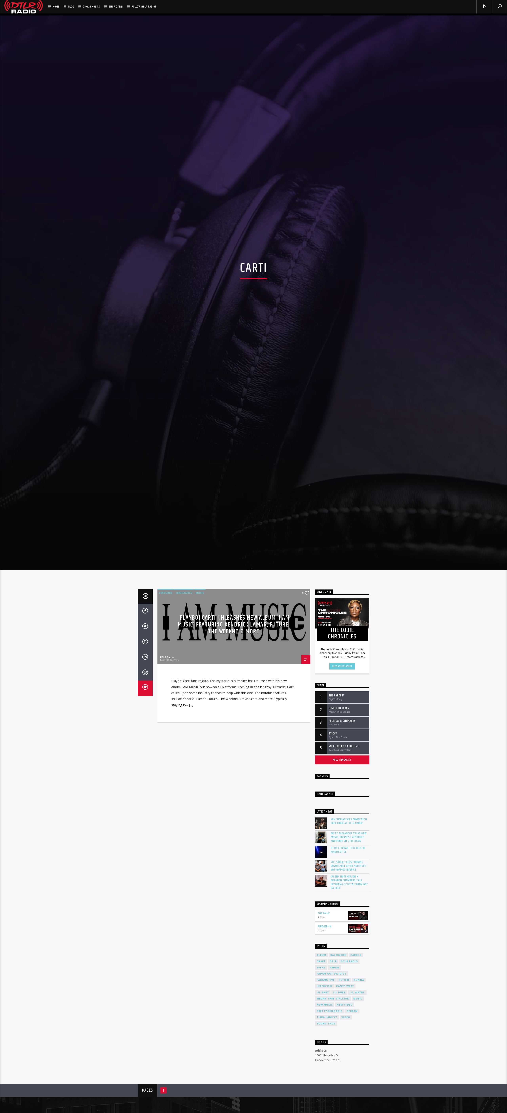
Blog (71, 6)
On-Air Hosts (91, 6)
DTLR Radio (167, 708)
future (344, 1030)
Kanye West (345, 1037)
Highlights (184, 643)
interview (324, 1037)
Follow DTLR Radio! (144, 6)
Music (200, 643)
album (321, 1005)
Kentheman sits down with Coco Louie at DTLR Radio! (349, 872)
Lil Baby (323, 1043)
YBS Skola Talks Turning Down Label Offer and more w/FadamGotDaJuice (348, 916)
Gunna (359, 1030)
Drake (321, 1012)
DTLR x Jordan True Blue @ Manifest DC (348, 900)
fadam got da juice (331, 1024)
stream (352, 1061)
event (321, 1018)
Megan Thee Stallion (333, 1049)
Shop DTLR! (116, 6)
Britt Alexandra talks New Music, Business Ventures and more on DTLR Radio (349, 888)
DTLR (333, 1012)
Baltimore (338, 1005)
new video (345, 1055)
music (357, 1049)
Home (56, 6)
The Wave (324, 964)
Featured (165, 643)
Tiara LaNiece (327, 1068)
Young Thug (326, 1074)
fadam (334, 1018)
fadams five (326, 1030)
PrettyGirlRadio (330, 1061)
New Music (325, 1055)
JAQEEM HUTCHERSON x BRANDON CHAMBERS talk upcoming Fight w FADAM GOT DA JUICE (349, 933)
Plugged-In (324, 977)
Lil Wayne (357, 1043)
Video (345, 1068)
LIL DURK (339, 1043)
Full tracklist (342, 810)
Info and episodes (342, 717)
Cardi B (355, 1005)
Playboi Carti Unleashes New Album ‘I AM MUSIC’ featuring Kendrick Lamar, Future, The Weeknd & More (234, 675)
